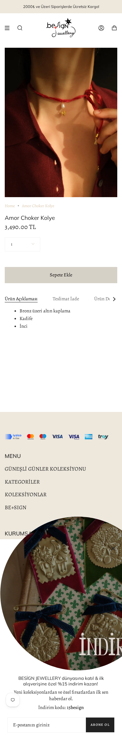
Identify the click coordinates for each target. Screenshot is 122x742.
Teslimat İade (66, 299)
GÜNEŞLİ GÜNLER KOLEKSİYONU (45, 468)
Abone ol (100, 724)
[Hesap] (101, 28)
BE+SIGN (15, 507)
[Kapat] (113, 548)
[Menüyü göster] (9, 28)
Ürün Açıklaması (21, 299)
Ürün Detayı (106, 299)
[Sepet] (114, 28)
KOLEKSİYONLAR (25, 494)
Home (10, 206)
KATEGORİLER (22, 481)
